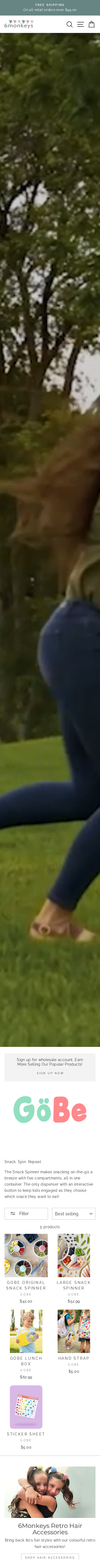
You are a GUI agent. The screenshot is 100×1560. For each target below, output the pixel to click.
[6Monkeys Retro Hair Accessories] (50, 1492)
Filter (23, 1213)
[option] (50, 8)
